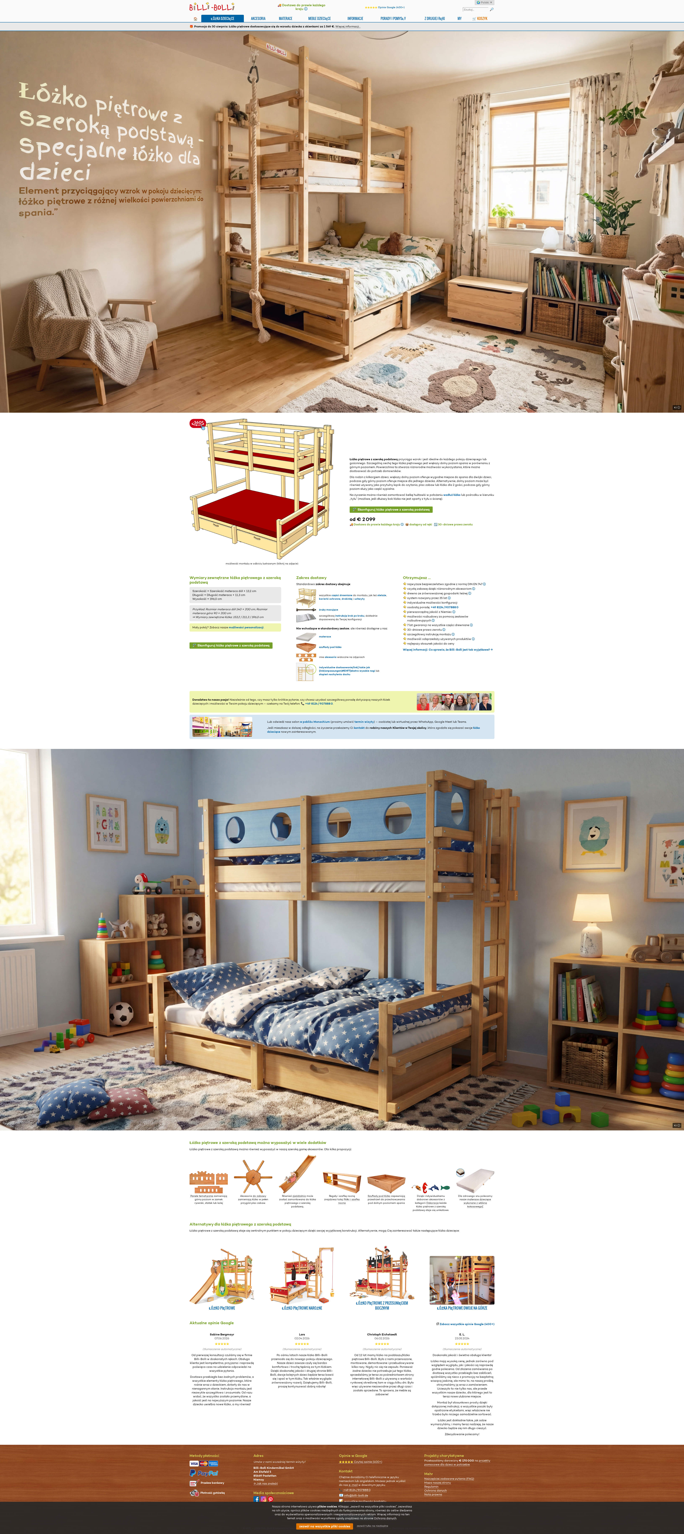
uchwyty (359, 598)
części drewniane (341, 595)
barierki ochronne (329, 598)
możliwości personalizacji (246, 627)
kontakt (359, 728)
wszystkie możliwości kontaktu (365, 1501)
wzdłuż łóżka (451, 495)
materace (325, 636)
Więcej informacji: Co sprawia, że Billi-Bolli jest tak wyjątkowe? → (448, 649)
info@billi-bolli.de (356, 1495)
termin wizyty (364, 721)
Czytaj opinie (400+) (360, 1461)
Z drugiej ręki (435, 18)
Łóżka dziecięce (222, 18)
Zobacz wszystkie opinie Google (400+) (467, 1324)
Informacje (355, 18)
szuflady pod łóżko (330, 647)
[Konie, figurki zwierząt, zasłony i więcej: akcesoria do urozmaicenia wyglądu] (431, 1192)
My (460, 18)
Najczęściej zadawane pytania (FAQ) (449, 1478)
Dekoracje (432, 1203)
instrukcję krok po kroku (349, 615)
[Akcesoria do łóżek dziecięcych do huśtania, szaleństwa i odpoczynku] (297, 1192)
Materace (285, 18)
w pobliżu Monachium (315, 721)
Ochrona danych (435, 1490)
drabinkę (347, 598)
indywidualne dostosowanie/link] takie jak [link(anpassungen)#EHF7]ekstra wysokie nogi (347, 669)
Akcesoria (258, 18)
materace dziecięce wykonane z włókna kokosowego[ (477, 1203)
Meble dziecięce (319, 18)
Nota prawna (433, 1494)
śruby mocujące (328, 609)
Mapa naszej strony (437, 1482)
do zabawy (259, 1196)
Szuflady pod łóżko (379, 1196)
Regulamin (431, 1486)
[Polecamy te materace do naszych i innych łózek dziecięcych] (475, 1192)
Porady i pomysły (393, 18)
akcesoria (330, 657)
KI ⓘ (677, 407)
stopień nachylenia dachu (334, 674)
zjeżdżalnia (299, 1196)
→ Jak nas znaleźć (265, 1483)
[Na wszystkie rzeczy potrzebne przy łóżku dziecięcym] (342, 1192)
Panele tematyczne (201, 1196)
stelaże (381, 595)
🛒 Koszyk (479, 18)
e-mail (353, 1485)
